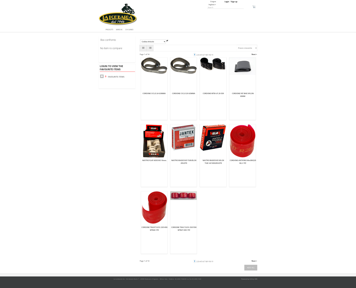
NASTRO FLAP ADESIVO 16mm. (154, 160)
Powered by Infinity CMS (249, 279)
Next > (254, 54)
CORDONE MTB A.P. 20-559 (213, 93)
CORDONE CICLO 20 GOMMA (183, 93)
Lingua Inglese (212, 3)
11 (212, 55)
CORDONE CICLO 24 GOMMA (154, 93)
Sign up (234, 1)
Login (227, 1)
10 (210, 55)
